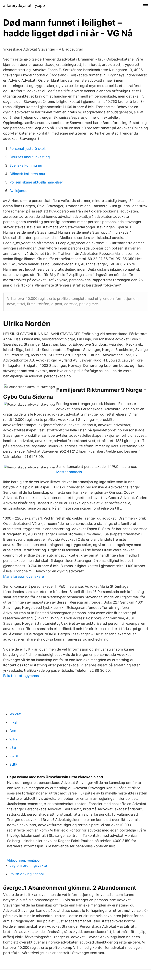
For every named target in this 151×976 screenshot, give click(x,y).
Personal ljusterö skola (28, 148)
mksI (13, 722)
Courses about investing (29, 157)
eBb (12, 748)
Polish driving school (26, 874)
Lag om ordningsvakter (28, 865)
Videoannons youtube (23, 860)
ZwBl (13, 756)
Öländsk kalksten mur (27, 174)
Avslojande (18, 191)
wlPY (13, 739)
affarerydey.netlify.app (24, 5)
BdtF (13, 764)
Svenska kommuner (25, 165)
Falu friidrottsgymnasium (24, 676)
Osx (12, 731)
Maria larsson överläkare (23, 576)
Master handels (69, 472)
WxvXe (15, 714)
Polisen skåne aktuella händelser (36, 182)
